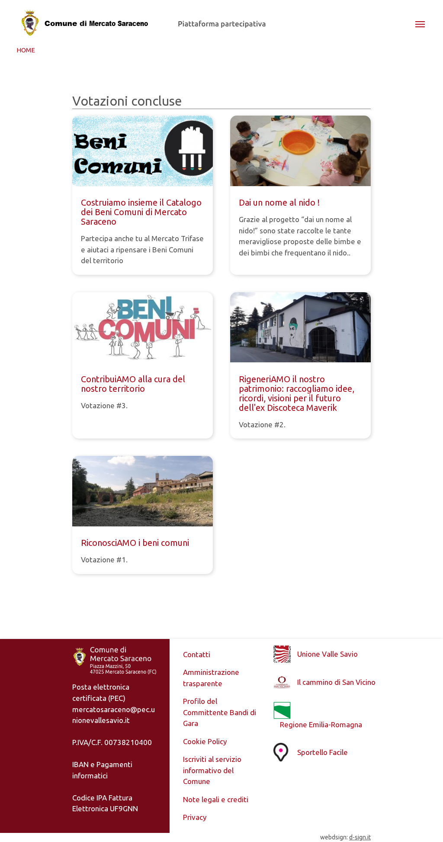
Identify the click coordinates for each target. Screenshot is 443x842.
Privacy (194, 817)
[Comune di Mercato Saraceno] (87, 23)
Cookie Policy (205, 741)
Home (25, 50)
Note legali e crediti (215, 799)
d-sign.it (360, 837)
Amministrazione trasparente (211, 677)
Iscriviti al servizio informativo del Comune (212, 770)
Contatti (196, 654)
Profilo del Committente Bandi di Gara (219, 712)
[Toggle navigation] (420, 23)
